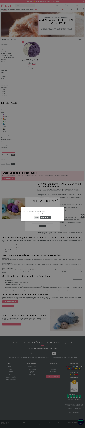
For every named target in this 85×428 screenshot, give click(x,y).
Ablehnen (37, 217)
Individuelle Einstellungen (42, 213)
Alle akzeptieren (45, 217)
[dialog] (42, 214)
